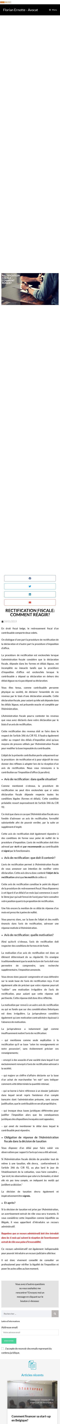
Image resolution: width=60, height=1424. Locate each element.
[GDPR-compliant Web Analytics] (5, 2)
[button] (30, 578)
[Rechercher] (55, 1313)
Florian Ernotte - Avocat (20, 10)
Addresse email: (9, 1327)
